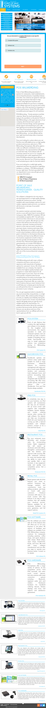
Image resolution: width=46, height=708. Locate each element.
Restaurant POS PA (40, 471)
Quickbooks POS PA (40, 391)
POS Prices (25, 9)
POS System (6, 13)
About (8, 9)
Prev (2, 95)
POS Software (6, 23)
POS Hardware (7, 25)
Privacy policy (4, 705)
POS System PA (41, 350)
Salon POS (7, 87)
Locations (33, 9)
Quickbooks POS (6, 17)
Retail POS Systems (7, 15)
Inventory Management (6, 29)
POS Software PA (40, 556)
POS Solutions (16, 9)
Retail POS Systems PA (39, 513)
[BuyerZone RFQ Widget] (23, 52)
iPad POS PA (41, 430)
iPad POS (7, 21)
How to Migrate (7, 27)
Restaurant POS (7, 19)
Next (45, 79)
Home (2, 9)
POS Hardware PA (40, 595)
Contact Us (42, 9)
